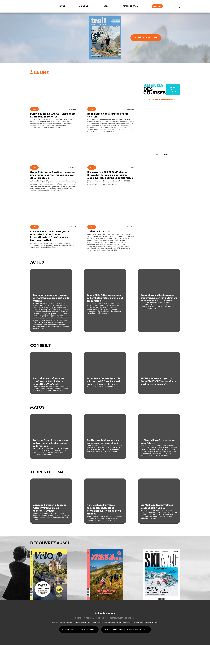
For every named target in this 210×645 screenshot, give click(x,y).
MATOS (105, 6)
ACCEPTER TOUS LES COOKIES (79, 629)
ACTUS (62, 6)
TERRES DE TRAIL (130, 6)
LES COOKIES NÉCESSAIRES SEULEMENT (126, 629)
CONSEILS (83, 6)
